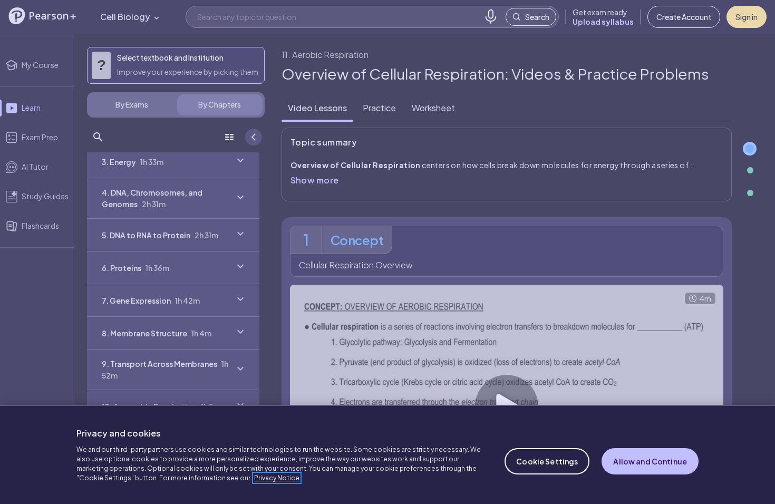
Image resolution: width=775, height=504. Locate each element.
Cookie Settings (547, 461)
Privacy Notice (276, 478)
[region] (387, 454)
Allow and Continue (650, 461)
